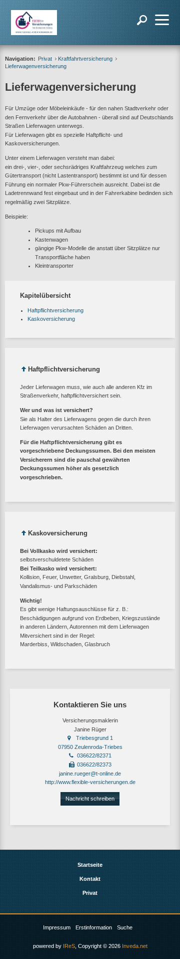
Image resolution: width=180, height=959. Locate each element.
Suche (124, 927)
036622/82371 (94, 755)
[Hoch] (24, 370)
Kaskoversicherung (51, 319)
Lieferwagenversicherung (35, 66)
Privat (45, 59)
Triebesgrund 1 (94, 738)
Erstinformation (94, 927)
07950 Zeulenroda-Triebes (90, 747)
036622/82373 (94, 764)
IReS (69, 946)
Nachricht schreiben (90, 799)
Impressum (56, 927)
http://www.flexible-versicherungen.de (90, 782)
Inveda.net (135, 946)
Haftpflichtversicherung (56, 310)
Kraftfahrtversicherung (85, 59)
